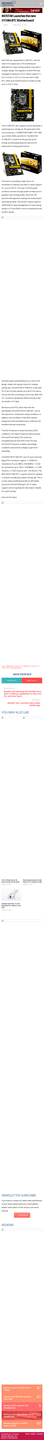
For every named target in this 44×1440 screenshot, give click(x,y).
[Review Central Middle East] (9, 7)
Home (27, 1434)
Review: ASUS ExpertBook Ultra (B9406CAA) (18, 1415)
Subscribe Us (23, 1215)
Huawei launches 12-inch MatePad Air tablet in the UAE (11, 905)
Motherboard (16, 668)
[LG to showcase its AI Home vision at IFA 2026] (11, 797)
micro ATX (6, 668)
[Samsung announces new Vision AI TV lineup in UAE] (32, 797)
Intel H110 (35, 666)
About (33, 1434)
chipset (17, 666)
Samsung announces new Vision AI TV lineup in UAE (32, 881)
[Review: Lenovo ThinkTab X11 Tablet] (22, 1308)
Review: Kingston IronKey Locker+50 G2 (15, 1424)
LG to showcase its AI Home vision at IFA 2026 (10, 881)
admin (6, 25)
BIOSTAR (9, 666)
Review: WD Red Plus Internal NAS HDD (17, 1397)
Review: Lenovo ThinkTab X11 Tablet (17, 1388)
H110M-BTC (25, 666)
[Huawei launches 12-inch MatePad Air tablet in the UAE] (11, 894)
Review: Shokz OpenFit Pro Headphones (16, 1406)
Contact (40, 1434)
